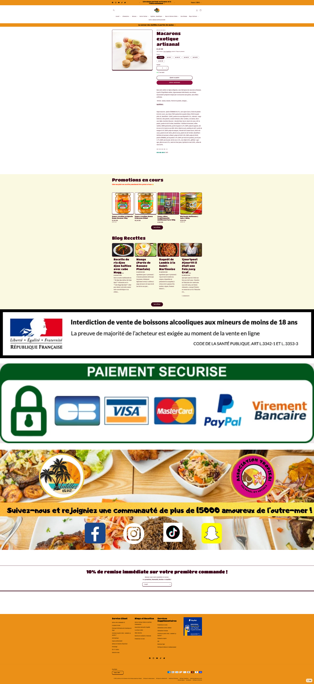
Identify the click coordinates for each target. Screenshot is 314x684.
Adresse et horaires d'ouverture (119, 644)
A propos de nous (116, 625)
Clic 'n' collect (115, 649)
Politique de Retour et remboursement (166, 647)
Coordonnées (188, 680)
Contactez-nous (115, 652)
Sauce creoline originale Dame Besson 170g (122, 217)
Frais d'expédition (167, 51)
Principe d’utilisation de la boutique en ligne (121, 629)
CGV (158, 641)
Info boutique (115, 638)
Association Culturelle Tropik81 (142, 627)
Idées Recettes (138, 633)
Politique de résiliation (197, 680)
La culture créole (139, 630)
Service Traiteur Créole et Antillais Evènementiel (143, 623)
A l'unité (160, 57)
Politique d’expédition (184, 678)
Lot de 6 (169, 57)
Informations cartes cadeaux (164, 627)
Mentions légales (181, 680)
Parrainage (114, 646)
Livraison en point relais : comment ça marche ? (121, 634)
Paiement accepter (162, 638)
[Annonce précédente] (139, 2)
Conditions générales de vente (196, 678)
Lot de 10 (177, 57)
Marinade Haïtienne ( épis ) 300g (189, 217)
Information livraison (162, 630)
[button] (114, 10)
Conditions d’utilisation (173, 678)
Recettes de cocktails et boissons (143, 636)
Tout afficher (157, 227)
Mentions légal (161, 644)
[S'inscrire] (170, 584)
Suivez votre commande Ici (118, 622)
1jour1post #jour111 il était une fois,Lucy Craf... (190, 266)
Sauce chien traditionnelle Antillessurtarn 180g (166, 218)
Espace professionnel (117, 641)
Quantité (158, 64)
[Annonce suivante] (174, 2)
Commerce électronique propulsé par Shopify (133, 678)
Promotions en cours (140, 638)
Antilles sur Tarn (120, 678)
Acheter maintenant (174, 82)
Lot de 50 (160, 61)
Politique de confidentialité (161, 678)
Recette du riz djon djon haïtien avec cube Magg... (122, 266)
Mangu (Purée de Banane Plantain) (143, 264)
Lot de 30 (195, 57)
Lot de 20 (186, 57)
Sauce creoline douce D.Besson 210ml (144, 217)
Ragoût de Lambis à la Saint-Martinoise (167, 264)
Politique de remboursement (149, 678)
